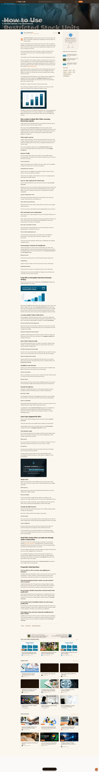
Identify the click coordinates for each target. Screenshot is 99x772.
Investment (65, 70)
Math (74, 72)
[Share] (55, 769)
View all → (76, 639)
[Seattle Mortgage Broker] (22, 33)
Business (65, 72)
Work (74, 70)
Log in (76, 1)
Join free (80, 1)
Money (70, 70)
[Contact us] (96, 769)
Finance (5, 4)
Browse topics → (75, 660)
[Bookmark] (52, 769)
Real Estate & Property (67, 74)
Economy (69, 72)
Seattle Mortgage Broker (28, 32)
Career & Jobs (28, 625)
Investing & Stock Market (36, 625)
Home (2, 4)
